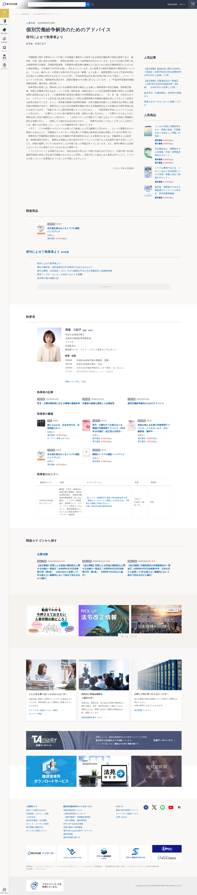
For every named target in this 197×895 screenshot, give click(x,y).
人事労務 (30, 23)
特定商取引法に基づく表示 (115, 866)
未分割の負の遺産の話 (48, 278)
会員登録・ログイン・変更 (37, 814)
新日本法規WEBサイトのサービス (77, 806)
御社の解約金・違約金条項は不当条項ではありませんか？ (65, 267)
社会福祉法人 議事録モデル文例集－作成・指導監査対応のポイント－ (168, 152)
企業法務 (42, 554)
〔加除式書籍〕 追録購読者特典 (76, 817)
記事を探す (26, 14)
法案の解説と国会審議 (72, 827)
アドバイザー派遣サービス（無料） (44, 710)
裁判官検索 (68, 834)
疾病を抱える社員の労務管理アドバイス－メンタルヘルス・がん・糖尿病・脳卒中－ (154, 428)
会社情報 (29, 869)
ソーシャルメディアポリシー (66, 866)
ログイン (182, 4)
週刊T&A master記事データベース (77, 831)
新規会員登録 (172, 4)
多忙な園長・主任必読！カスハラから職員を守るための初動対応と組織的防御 (74, 271)
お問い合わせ (121, 817)
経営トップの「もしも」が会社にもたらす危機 (59, 274)
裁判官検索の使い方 (71, 837)
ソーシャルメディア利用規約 (91, 866)
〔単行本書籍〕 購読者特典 (74, 820)
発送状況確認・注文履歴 (36, 820)
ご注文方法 (31, 817)
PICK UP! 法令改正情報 (73, 824)
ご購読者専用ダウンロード (74, 814)
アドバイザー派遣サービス (127, 814)
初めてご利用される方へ (36, 810)
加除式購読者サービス (72, 810)
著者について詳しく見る (75, 381)
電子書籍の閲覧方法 (34, 827)
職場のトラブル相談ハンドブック (108, 454)
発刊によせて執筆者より (47, 251)
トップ (15, 14)
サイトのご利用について (36, 831)
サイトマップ (41, 869)
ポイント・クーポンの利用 (37, 824)
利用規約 (29, 866)
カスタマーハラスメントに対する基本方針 (144, 866)
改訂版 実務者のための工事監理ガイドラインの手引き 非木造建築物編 (168, 190)
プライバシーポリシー (44, 866)
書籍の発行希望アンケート (127, 810)
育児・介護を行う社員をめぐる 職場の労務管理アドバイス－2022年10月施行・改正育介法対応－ (108, 428)
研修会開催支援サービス (91, 717)
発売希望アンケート (142, 710)
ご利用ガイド (31, 806)
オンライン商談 (35, 714)
